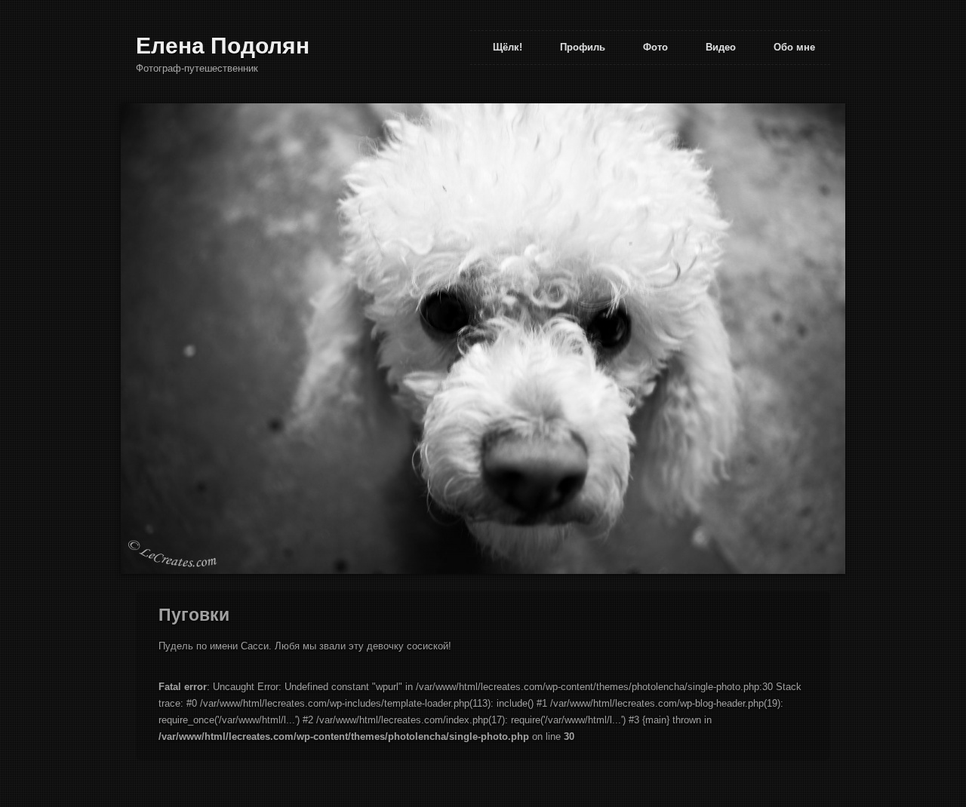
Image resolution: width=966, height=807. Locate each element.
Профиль (582, 47)
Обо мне (794, 47)
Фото (655, 47)
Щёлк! (507, 47)
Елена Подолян (222, 45)
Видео (721, 47)
